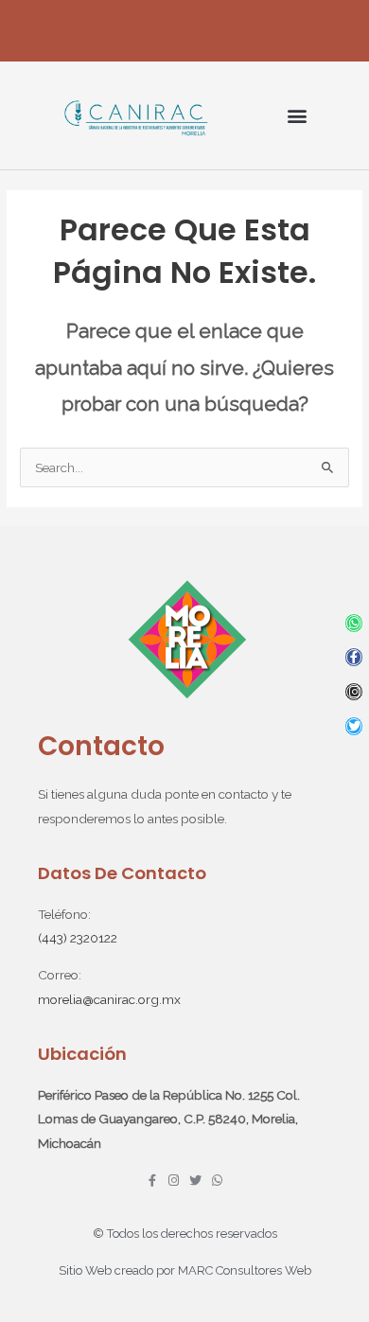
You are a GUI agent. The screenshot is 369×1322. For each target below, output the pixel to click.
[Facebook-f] (354, 657)
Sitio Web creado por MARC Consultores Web (185, 1270)
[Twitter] (354, 726)
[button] (296, 116)
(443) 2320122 (77, 937)
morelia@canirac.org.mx (109, 999)
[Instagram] (354, 692)
